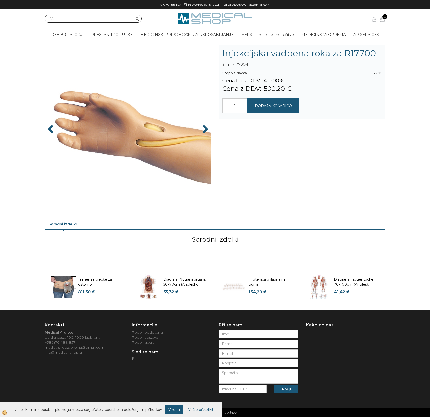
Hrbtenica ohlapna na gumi (267, 282)
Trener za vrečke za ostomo (95, 282)
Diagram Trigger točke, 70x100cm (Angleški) (354, 282)
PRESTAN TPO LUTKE (112, 34)
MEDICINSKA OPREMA (323, 34)
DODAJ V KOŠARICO (273, 106)
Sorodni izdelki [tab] (62, 224)
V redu (174, 409)
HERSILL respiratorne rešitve (267, 34)
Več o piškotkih (201, 409)
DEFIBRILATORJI (67, 34)
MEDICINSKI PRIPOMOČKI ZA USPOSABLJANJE (187, 34)
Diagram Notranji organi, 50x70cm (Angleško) (184, 282)
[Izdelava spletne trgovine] (232, 412)
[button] (205, 130)
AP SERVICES (366, 34)
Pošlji (286, 389)
